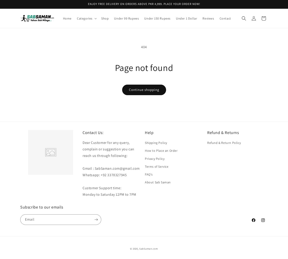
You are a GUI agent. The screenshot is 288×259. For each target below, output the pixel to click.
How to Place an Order (161, 151)
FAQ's (149, 174)
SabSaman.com (148, 248)
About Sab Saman (158, 182)
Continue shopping (144, 90)
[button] (86, 18)
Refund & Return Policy (224, 143)
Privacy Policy (154, 159)
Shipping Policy (156, 143)
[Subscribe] (96, 219)
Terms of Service (157, 167)
